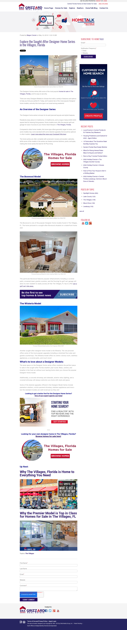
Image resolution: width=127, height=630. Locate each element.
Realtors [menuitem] (80, 8)
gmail (54, 610)
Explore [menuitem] (72, 8)
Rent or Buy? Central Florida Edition (95, 156)
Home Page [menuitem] (48, 8)
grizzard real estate (32, 609)
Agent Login (52, 621)
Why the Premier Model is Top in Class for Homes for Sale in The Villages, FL (48, 515)
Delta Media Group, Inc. (66, 623)
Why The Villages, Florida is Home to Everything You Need (47, 473)
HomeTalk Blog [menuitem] (91, 8)
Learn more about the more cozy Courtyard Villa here (48, 134)
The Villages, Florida (64, 125)
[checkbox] (93, 51)
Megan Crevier (32, 35)
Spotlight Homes (90, 193)
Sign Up (98, 1)
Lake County (89, 196)
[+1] (59, 615)
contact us (48, 607)
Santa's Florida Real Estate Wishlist (95, 147)
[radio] (93, 50)
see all (82, 211)
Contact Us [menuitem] (103, 8)
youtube (58, 610)
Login (105, 1)
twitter (50, 610)
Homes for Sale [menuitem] (61, 8)
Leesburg (88, 206)
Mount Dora (89, 203)
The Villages (29, 553)
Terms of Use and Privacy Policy (37, 621)
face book (46, 610)
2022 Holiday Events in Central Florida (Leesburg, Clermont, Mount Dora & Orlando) (95, 178)
